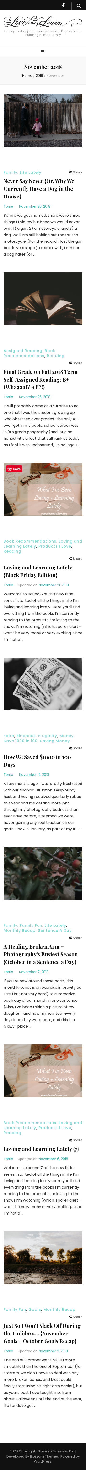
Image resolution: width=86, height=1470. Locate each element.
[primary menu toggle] (43, 52)
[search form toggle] (79, 6)
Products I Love (54, 546)
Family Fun (31, 925)
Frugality (47, 736)
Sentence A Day (55, 930)
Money (66, 736)
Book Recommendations (29, 353)
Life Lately (30, 172)
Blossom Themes (44, 1456)
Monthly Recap (20, 930)
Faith (9, 736)
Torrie (8, 206)
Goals (34, 1309)
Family (10, 172)
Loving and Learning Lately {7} (41, 1148)
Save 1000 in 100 (21, 741)
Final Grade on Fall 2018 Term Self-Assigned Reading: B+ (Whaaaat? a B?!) (41, 379)
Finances (26, 736)
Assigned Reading (23, 350)
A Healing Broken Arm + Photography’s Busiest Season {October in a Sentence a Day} (41, 954)
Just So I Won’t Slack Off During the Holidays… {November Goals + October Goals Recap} (42, 1333)
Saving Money (55, 741)
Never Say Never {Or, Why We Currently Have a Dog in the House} (39, 188)
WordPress (42, 1461)
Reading (55, 355)
